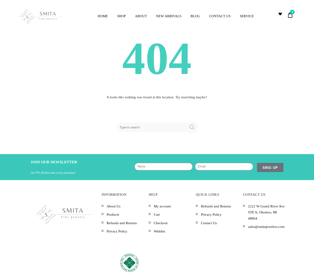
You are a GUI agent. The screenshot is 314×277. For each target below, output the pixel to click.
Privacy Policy (117, 231)
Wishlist (159, 231)
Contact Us (209, 223)
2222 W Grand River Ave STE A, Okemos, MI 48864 (266, 212)
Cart (157, 214)
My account (162, 206)
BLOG (195, 16)
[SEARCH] (193, 127)
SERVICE (247, 16)
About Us (113, 206)
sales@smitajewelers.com (266, 227)
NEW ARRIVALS (168, 16)
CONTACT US (220, 16)
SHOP (121, 16)
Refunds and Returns (122, 223)
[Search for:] (153, 127)
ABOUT (141, 16)
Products (113, 214)
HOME (103, 16)
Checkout (161, 223)
